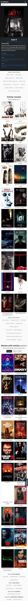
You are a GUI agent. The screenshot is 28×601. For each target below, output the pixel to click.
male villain (9, 330)
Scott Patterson (20, 59)
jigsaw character (9, 78)
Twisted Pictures (17, 599)
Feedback (26, 482)
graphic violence (9, 87)
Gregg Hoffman (14, 580)
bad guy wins (19, 323)
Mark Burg (18, 65)
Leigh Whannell (11, 65)
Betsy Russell (4, 61)
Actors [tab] (15, 351)
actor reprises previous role (14, 333)
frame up (23, 320)
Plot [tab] (20, 351)
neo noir (23, 84)
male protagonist (14, 326)
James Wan (4, 65)
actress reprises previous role (14, 336)
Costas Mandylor (11, 59)
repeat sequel (19, 78)
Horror (11, 41)
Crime (19, 41)
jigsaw (19, 339)
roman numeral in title (14, 91)
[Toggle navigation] (25, 2)
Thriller (15, 41)
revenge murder (15, 320)
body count (22, 81)
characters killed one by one (10, 81)
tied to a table (10, 74)
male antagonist (18, 330)
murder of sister (10, 323)
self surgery (18, 74)
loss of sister (6, 320)
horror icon (16, 84)
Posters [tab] (9, 351)
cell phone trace (7, 84)
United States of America (7, 55)
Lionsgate (8, 599)
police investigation (12, 339)
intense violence (19, 87)
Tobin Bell (3, 59)
